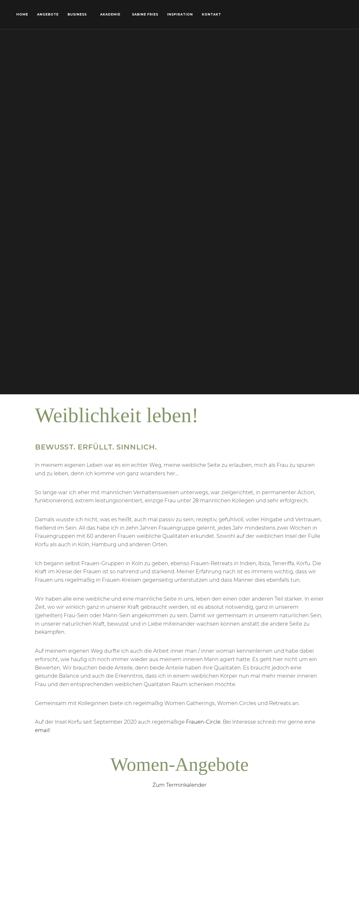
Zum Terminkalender (179, 785)
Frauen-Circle (203, 722)
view (49, 837)
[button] (347, 7)
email (42, 730)
